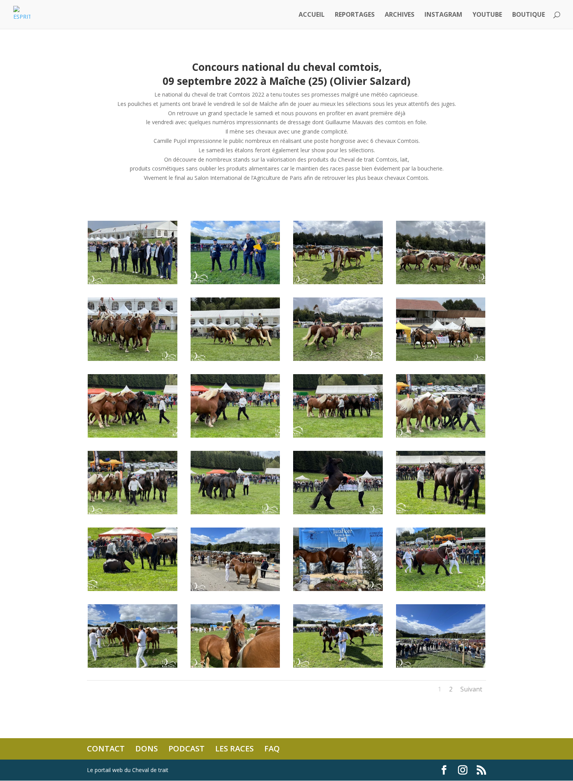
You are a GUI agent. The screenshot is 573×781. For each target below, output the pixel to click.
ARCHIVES (399, 15)
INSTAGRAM (443, 15)
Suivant (471, 689)
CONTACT (106, 748)
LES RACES (234, 748)
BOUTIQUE (528, 15)
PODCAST (186, 748)
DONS (146, 748)
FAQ (272, 748)
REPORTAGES (355, 15)
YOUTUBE (487, 15)
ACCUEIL (312, 15)
